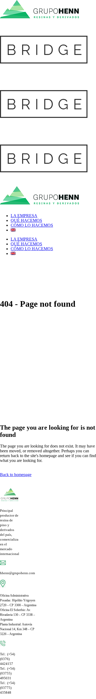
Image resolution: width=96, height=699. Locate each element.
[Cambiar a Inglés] (13, 230)
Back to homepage (15, 474)
